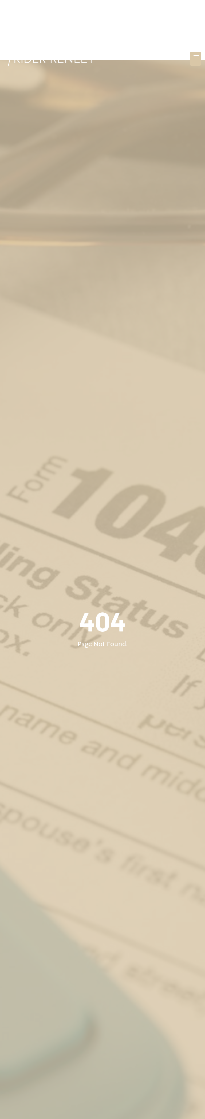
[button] (195, 59)
